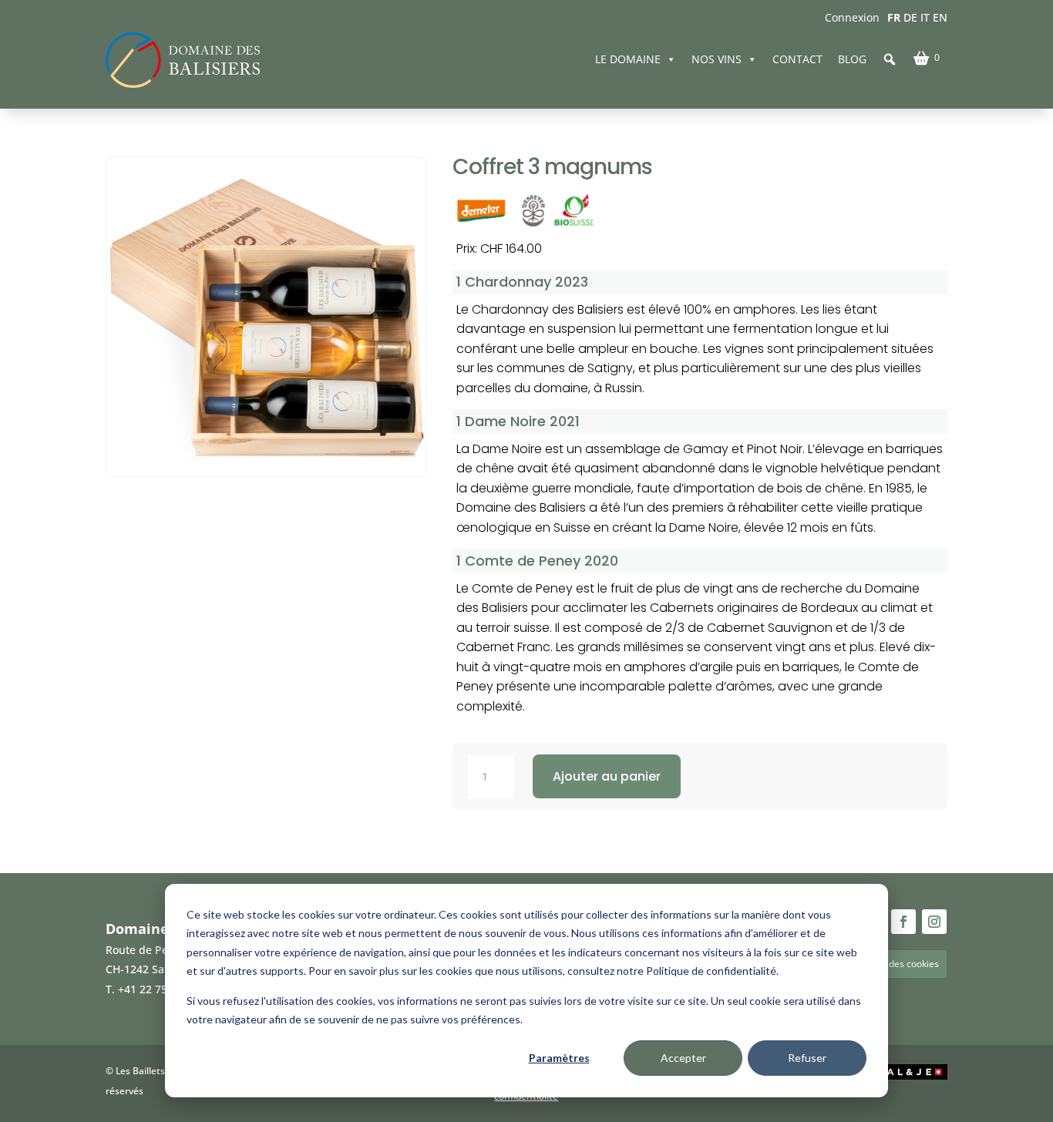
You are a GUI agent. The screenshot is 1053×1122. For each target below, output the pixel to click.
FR (893, 17)
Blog (852, 59)
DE (910, 17)
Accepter (683, 1057)
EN (940, 17)
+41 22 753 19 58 (161, 989)
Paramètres (559, 1057)
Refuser (807, 1057)
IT (925, 17)
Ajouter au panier (607, 776)
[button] (889, 59)
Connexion (852, 17)
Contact (797, 59)
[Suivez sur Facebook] (903, 921)
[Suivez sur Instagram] (934, 921)
